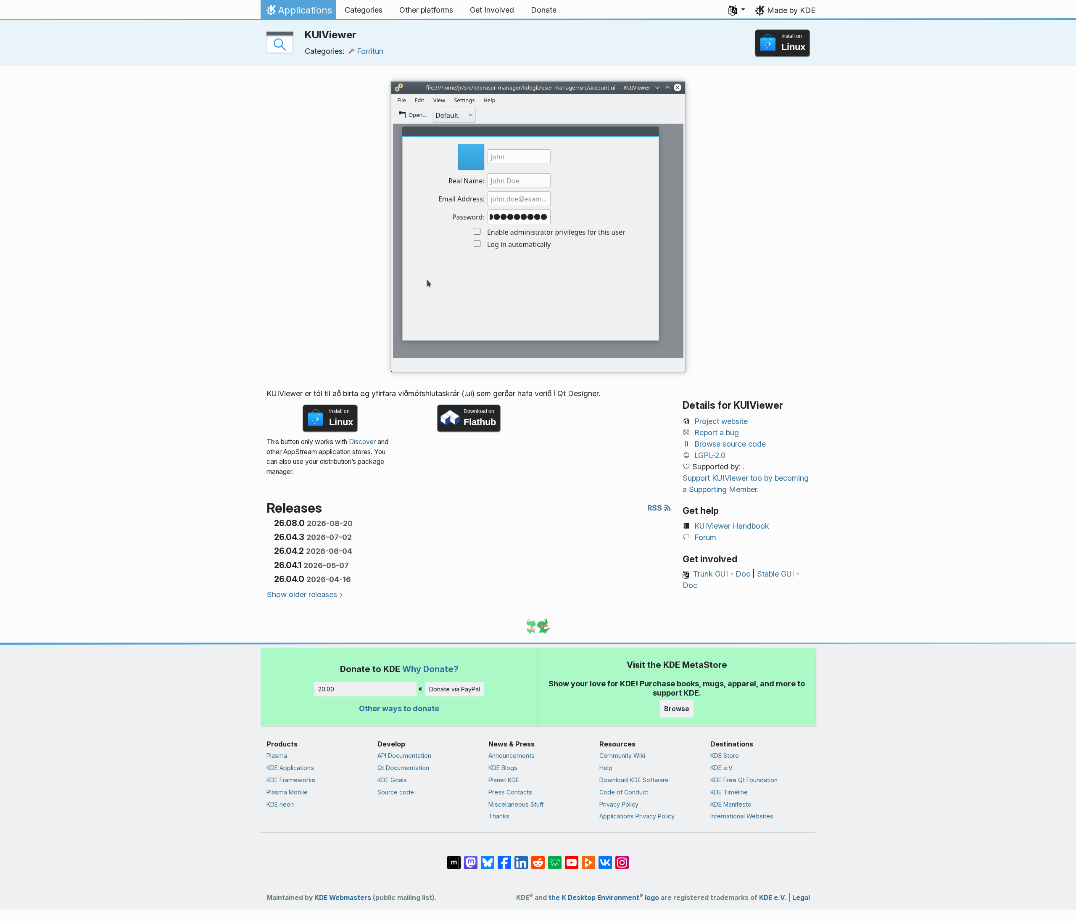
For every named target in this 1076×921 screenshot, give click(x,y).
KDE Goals (392, 779)
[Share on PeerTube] (588, 858)
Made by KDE (791, 10)
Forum (705, 537)
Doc (743, 573)
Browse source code (730, 443)
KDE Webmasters (342, 898)
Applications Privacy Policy (637, 816)
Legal (801, 898)
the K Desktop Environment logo (604, 898)
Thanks (498, 816)
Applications (298, 12)
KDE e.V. (721, 767)
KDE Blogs (502, 767)
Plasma (276, 755)
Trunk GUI (710, 573)
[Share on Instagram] (622, 858)
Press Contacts (510, 792)
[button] (737, 10)
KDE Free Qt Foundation (744, 779)
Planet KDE (503, 779)
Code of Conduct (623, 792)
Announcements (511, 755)
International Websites (741, 816)
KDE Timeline (729, 792)
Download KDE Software (634, 779)
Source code (395, 792)
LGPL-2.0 (709, 455)
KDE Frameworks (290, 779)
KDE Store (724, 755)
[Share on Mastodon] (470, 858)
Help (605, 767)
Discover (362, 442)
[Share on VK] (605, 858)
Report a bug (716, 432)
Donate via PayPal (454, 689)
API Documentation (404, 755)
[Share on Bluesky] (487, 858)
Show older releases (302, 594)
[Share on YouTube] (571, 858)
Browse (676, 708)
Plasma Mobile (287, 792)
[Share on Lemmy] (555, 858)
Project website (721, 421)
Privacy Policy (618, 804)
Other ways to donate (399, 708)
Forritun (370, 51)
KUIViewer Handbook (731, 525)
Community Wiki (622, 755)
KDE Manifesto (731, 804)
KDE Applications (290, 767)
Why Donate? (430, 669)
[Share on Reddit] (538, 858)
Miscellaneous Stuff (515, 804)
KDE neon (280, 804)
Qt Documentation (403, 767)
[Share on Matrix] (454, 858)
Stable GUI (775, 573)
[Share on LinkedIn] (521, 858)
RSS (655, 507)
